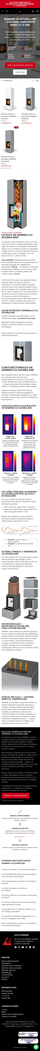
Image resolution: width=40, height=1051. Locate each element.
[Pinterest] (33, 947)
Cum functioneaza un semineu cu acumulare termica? (19, 882)
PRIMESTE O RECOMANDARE (15, 796)
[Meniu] (2, 11)
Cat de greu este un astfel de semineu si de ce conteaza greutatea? (18, 910)
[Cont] (33, 11)
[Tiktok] (26, 947)
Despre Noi (6, 998)
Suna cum (20, 72)
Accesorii (5, 977)
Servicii (4, 979)
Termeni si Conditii (9, 1016)
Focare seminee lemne (10, 961)
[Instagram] (19, 947)
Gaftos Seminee (22, 1047)
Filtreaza (8, 81)
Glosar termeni (7, 993)
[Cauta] (7, 11)
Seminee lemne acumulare (12, 968)
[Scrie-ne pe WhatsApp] (36, 1047)
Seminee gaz (7, 972)
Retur (4, 1012)
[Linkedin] (30, 947)
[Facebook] (15, 947)
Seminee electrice (8, 970)
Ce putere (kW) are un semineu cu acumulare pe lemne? (19, 896)
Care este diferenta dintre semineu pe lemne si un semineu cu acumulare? (19, 875)
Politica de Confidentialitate (12, 1014)
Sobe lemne (6, 963)
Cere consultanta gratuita (20, 65)
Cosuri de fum (7, 975)
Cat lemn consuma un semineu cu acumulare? (15, 889)
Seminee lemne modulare (11, 966)
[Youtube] (23, 947)
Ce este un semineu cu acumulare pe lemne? (19, 869)
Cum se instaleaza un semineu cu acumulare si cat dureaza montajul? (19, 924)
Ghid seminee (7, 991)
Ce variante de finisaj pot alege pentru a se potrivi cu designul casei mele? (18, 917)
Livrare (4, 1010)
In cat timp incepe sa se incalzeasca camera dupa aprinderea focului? (19, 903)
